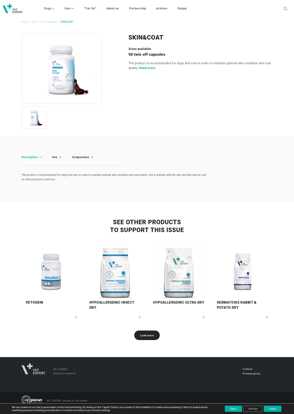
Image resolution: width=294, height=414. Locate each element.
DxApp (182, 8)
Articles (161, 8)
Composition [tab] (80, 157)
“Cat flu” (90, 8)
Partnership (137, 8)
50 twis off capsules (146, 54)
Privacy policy (251, 373)
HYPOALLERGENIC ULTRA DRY (178, 302)
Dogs (34, 21)
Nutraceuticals (49, 21)
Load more (147, 335)
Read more (147, 68)
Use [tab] (54, 157)
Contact (247, 369)
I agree (272, 408)
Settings (252, 408)
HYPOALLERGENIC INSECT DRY (111, 305)
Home (25, 21)
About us (113, 8)
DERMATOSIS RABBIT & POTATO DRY (237, 305)
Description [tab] (29, 157)
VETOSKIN (34, 302)
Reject (233, 408)
